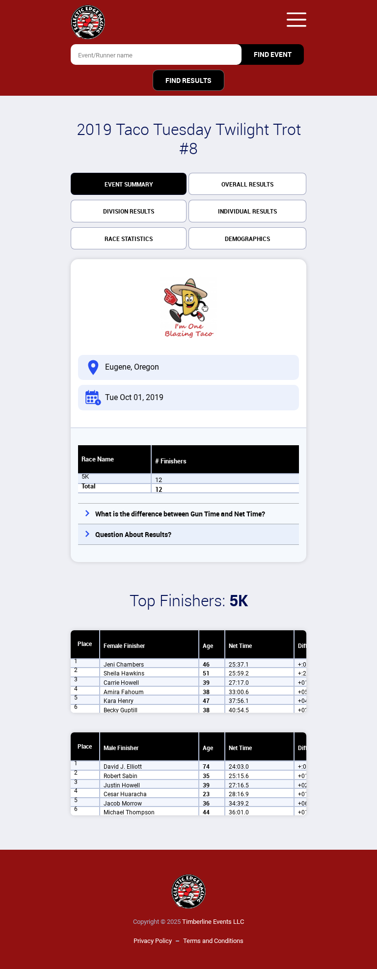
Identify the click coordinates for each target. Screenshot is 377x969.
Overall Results (247, 184)
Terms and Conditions (213, 940)
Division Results (128, 211)
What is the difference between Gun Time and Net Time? (180, 514)
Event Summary (129, 184)
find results (188, 80)
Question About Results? (133, 534)
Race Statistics (129, 239)
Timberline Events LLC (213, 921)
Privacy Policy (153, 940)
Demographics (247, 239)
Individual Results (247, 211)
